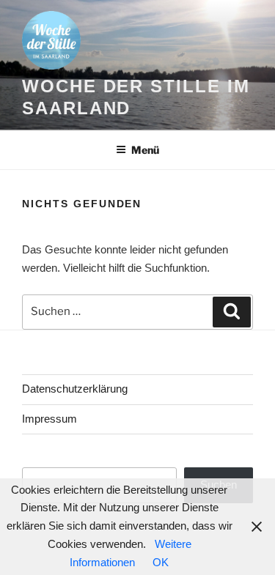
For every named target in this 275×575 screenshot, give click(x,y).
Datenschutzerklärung (75, 388)
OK (161, 562)
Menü (145, 150)
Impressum (49, 418)
